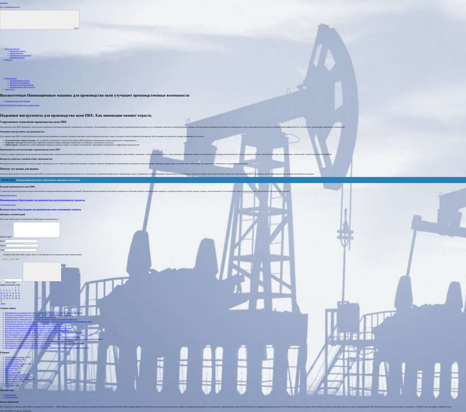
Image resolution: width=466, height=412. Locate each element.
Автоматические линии (19, 81)
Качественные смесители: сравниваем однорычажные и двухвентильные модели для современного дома (48, 322)
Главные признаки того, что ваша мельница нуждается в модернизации (34, 326)
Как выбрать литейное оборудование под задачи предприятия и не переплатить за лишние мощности (47, 348)
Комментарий (6, 237)
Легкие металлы (16, 53)
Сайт (2, 250)
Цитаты (8, 383)
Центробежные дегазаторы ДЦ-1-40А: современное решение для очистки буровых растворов (43, 313)
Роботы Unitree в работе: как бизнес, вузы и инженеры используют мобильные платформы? (43, 337)
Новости (8, 60)
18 (4, 296)
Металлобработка (12, 49)
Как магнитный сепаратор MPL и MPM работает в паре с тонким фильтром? (36, 330)
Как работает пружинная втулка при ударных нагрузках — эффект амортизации (38, 328)
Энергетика (10, 89)
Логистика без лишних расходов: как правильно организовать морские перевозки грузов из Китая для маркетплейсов (54, 339)
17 (1, 296)
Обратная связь (11, 397)
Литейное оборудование (20, 83)
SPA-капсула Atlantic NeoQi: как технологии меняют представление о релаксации (39, 315)
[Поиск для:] (11, 280)
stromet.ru (4, 3)
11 (4, 293)
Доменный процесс (18, 51)
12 (7, 293)
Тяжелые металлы (17, 58)
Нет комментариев (31, 105)
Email (3, 245)
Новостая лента (11, 368)
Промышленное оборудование (22, 87)
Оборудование (11, 78)
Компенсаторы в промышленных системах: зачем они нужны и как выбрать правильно (41, 319)
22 (16, 296)
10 (1, 293)
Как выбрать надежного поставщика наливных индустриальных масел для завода (39, 341)
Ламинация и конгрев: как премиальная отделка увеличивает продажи (34, 324)
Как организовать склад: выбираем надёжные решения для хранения (33, 335)
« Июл (2, 303)
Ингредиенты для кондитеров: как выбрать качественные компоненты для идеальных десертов (44, 343)
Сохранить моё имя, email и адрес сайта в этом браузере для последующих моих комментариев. (42, 255)
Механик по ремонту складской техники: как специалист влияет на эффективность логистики (44, 332)
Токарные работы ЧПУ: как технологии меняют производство (30, 317)
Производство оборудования (21, 85)
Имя (2, 241)
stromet (21, 105)
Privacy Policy (10, 395)
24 (1, 298)
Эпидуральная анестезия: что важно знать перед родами (28, 346)
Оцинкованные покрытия (20, 55)
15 (16, 293)
